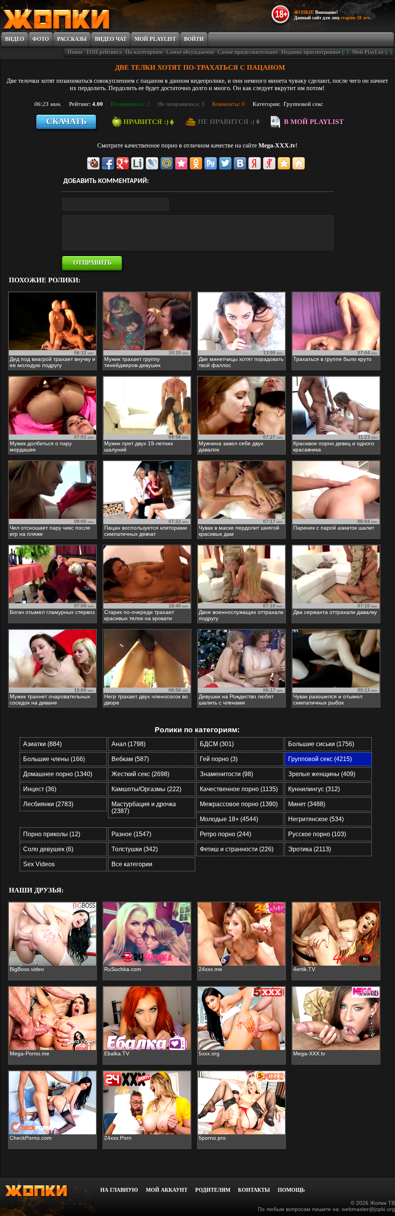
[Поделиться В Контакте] (240, 163)
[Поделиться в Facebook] (108, 163)
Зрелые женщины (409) (321, 774)
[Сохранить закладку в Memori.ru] (181, 163)
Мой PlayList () (372, 52)
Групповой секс (303, 104)
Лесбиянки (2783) (48, 804)
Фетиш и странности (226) (236, 849)
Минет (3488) (306, 804)
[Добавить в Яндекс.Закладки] (254, 163)
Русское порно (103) (317, 834)
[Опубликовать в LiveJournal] (152, 163)
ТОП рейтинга (104, 52)
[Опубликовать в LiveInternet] (137, 163)
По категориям (144, 52)
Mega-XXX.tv (276, 145)
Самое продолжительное (248, 52)
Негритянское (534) (316, 819)
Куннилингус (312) (314, 789)
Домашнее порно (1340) (57, 774)
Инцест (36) (39, 789)
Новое (75, 52)
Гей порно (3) (219, 759)
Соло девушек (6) (48, 849)
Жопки (46, 1189)
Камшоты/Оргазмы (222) (146, 789)
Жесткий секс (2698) (140, 774)
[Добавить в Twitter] (225, 163)
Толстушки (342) (134, 849)
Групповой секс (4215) (320, 759)
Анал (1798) (128, 744)
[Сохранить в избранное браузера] (284, 163)
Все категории (131, 864)
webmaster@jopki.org (368, 1209)
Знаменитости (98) (226, 774)
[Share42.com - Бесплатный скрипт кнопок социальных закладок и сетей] (298, 163)
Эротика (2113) (309, 849)
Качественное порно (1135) (239, 789)
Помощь (291, 1190)
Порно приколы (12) (51, 834)
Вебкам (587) (130, 759)
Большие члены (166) (54, 759)
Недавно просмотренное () (315, 52)
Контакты (254, 1190)
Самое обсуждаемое (190, 52)
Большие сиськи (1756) (321, 744)
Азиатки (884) (42, 744)
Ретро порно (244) (225, 834)
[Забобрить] (93, 163)
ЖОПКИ (74, 17)
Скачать (66, 121)
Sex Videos (39, 864)
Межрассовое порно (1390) (239, 804)
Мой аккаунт (166, 1190)
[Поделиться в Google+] (122, 163)
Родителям (212, 1190)
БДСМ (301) (217, 744)
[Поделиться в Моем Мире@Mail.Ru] (166, 163)
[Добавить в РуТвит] (210, 163)
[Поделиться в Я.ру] (269, 163)
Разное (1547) (131, 834)
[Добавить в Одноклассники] (196, 163)
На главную (119, 1190)
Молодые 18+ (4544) (229, 819)
